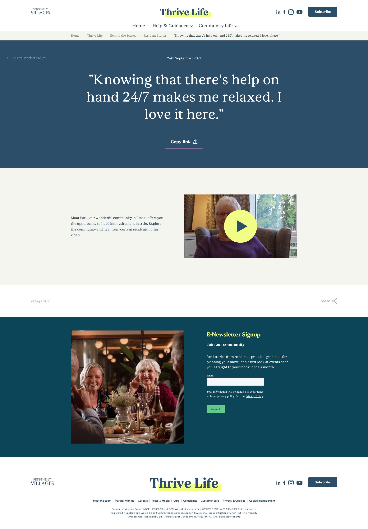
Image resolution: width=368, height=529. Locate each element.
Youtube (301, 11)
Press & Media (161, 500)
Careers (143, 500)
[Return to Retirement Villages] (82, 12)
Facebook (285, 11)
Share (325, 301)
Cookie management (262, 500)
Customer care (210, 500)
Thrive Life (95, 35)
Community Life (216, 25)
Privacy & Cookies (234, 500)
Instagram (292, 11)
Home (138, 25)
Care (176, 500)
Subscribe (323, 11)
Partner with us (124, 500)
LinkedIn (279, 11)
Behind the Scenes (123, 35)
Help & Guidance (170, 25)
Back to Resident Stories (28, 58)
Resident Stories (155, 35)
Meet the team (102, 500)
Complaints (190, 500)
